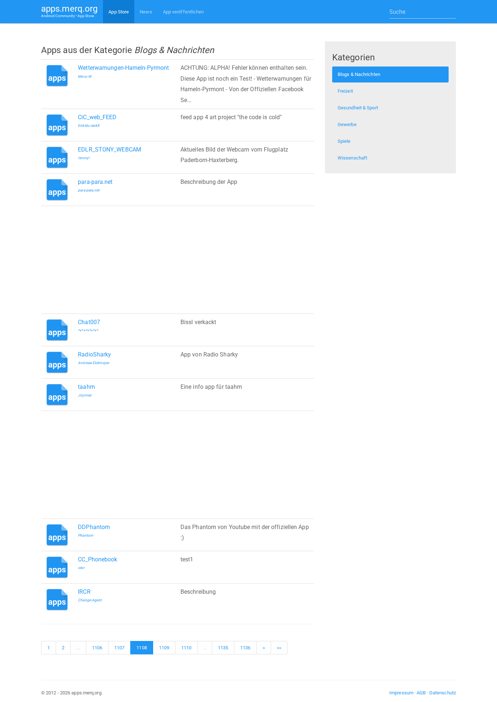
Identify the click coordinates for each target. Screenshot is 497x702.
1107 (119, 647)
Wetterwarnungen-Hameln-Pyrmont (123, 67)
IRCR (84, 591)
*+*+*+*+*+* (88, 330)
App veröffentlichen (183, 12)
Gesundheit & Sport (358, 107)
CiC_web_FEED (97, 117)
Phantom (85, 535)
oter (81, 568)
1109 (164, 647)
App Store (118, 12)
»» (279, 647)
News (146, 12)
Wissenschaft (352, 158)
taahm (86, 386)
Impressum (401, 692)
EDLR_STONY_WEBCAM (109, 149)
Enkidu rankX (88, 126)
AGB (421, 692)
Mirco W (84, 76)
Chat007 (89, 322)
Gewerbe (347, 124)
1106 (97, 647)
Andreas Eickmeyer (93, 363)
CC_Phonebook (97, 559)
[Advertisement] (177, 260)
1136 (245, 647)
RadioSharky (94, 354)
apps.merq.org (69, 11)
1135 (223, 647)
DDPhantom (94, 527)
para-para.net (95, 181)
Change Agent (90, 600)
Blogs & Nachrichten (359, 74)
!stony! (84, 158)
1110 (186, 647)
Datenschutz (442, 692)
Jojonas (84, 395)
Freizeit (345, 91)
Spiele (344, 141)
